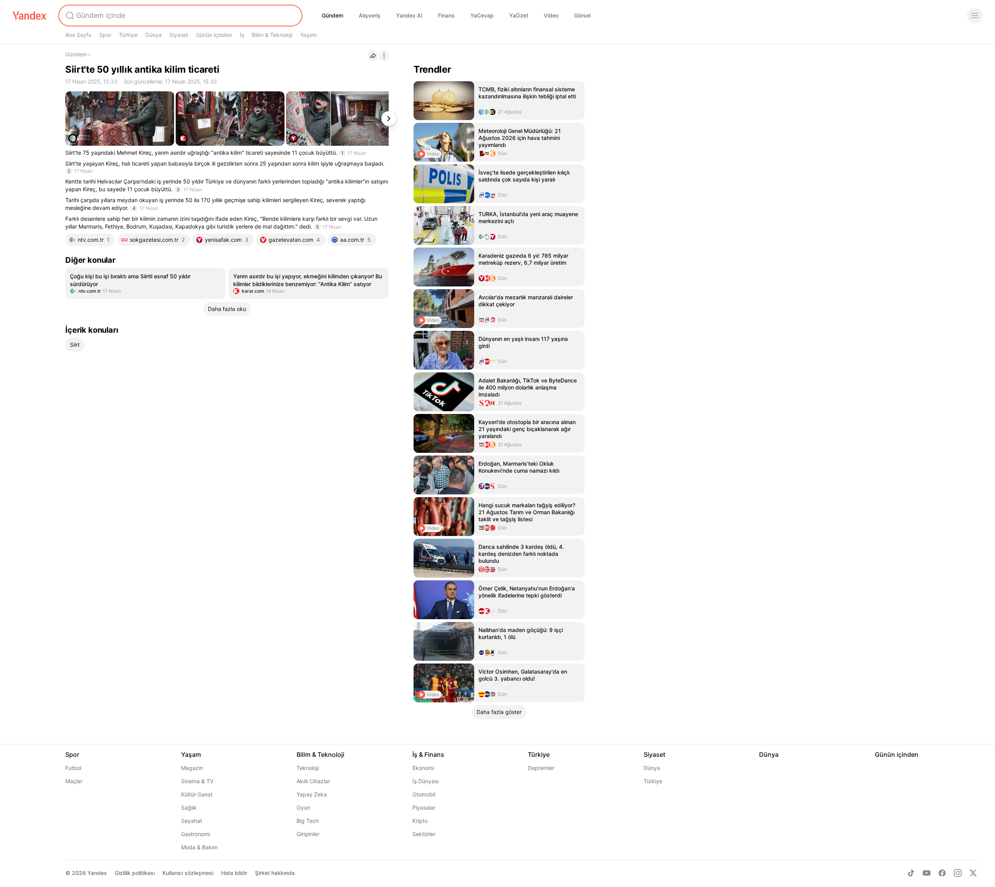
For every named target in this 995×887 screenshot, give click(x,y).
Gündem (332, 15)
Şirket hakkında (275, 873)
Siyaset (178, 34)
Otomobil (423, 794)
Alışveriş (370, 15)
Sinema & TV (197, 781)
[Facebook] (942, 873)
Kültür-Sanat (197, 794)
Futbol (73, 768)
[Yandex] (29, 15)
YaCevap (482, 15)
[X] (973, 873)
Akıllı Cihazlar (313, 781)
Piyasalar (423, 807)
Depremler (541, 768)
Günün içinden (214, 34)
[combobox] (179, 15)
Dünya (153, 34)
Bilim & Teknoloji (272, 34)
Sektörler (423, 834)
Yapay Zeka (312, 794)
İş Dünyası (425, 781)
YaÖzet (518, 15)
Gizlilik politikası (135, 873)
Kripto (420, 820)
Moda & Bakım (199, 847)
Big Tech (308, 820)
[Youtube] (926, 873)
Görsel (582, 15)
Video (551, 15)
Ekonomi (423, 768)
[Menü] (975, 15)
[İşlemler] (384, 55)
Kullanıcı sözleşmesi (187, 873)
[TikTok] (911, 873)
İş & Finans (428, 754)
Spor (105, 34)
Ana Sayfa (78, 34)
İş (242, 34)
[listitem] (145, 283)
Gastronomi (195, 834)
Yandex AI (409, 15)
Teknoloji (308, 768)
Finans (446, 15)
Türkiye (128, 34)
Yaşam (308, 34)
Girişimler (308, 834)
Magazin (192, 768)
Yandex (97, 873)
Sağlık (189, 807)
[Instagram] (957, 873)
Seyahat (191, 820)
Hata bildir (234, 873)
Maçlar (73, 781)
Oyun (303, 807)
